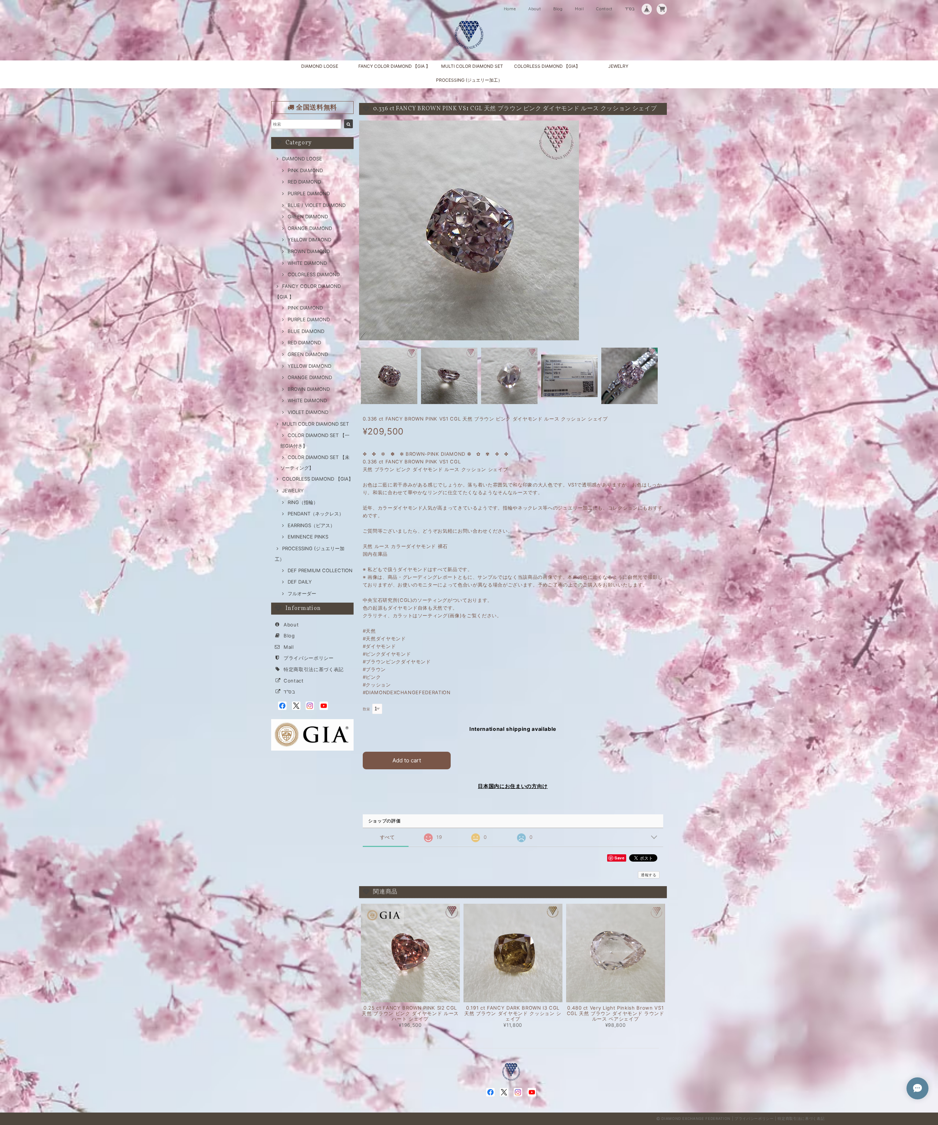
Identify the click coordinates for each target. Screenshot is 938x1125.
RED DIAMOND (304, 182)
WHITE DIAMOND (307, 263)
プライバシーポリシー (309, 658)
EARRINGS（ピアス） (311, 525)
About (534, 8)
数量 (366, 709)
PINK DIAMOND (305, 170)
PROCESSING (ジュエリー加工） (469, 80)
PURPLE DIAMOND (309, 193)
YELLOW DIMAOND (309, 240)
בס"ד (630, 8)
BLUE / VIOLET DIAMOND (317, 205)
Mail (579, 8)
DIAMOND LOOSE (319, 66)
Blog (558, 8)
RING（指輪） (303, 502)
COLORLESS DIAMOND (314, 274)
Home (510, 8)
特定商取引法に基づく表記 (314, 669)
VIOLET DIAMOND (308, 412)
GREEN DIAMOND (308, 216)
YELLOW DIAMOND (309, 366)
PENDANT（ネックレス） (316, 514)
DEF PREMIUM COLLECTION (320, 570)
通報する (649, 875)
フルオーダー (302, 593)
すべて (387, 837)
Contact (604, 8)
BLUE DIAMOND (306, 331)
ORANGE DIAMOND (310, 228)
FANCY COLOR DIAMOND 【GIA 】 (394, 66)
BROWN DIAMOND (309, 251)
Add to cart (406, 760)
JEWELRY (618, 66)
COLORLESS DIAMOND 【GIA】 (547, 66)
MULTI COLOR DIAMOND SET (472, 66)
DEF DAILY (300, 582)
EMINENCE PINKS (308, 537)
